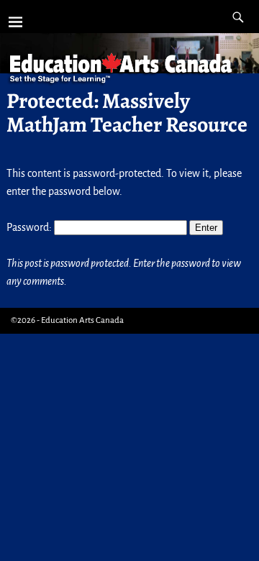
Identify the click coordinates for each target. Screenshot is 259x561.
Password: (30, 227)
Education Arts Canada (82, 320)
